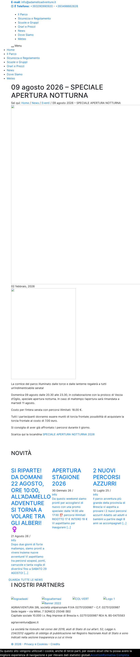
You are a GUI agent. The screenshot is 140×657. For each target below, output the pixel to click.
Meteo (22, 39)
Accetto (96, 655)
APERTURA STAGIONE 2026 (66, 477)
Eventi (46, 103)
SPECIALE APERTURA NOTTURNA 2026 (69, 434)
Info (13, 540)
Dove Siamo (26, 34)
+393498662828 (67, 6)
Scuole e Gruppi (28, 22)
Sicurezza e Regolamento (34, 18)
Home (11, 49)
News (21, 30)
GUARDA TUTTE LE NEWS (26, 579)
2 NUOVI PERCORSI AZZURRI (106, 477)
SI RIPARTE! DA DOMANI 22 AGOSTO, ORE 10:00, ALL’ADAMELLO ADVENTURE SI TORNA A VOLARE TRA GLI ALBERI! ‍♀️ (31, 500)
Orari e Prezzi (27, 26)
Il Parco (23, 14)
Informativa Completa (115, 655)
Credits (55, 644)
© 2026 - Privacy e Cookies (29, 644)
